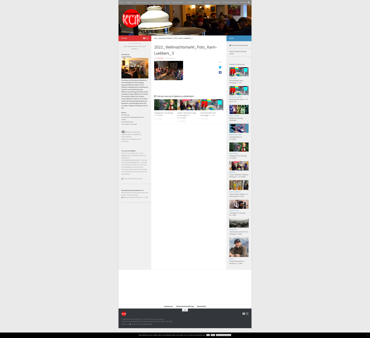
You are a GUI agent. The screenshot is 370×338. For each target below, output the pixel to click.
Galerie (168, 2)
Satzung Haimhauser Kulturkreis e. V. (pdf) (135, 197)
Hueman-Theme (147, 324)
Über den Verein (178, 2)
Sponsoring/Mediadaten (194, 2)
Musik (236, 210)
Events (240, 97)
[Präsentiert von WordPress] (130, 324)
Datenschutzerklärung (230, 2)
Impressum (216, 2)
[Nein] (368, 335)
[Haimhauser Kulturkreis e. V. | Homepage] (131, 19)
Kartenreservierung (142, 2)
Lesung (231, 259)
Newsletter (243, 2)
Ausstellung (233, 78)
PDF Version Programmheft (239, 45)
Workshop (232, 172)
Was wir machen (156, 2)
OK (208, 335)
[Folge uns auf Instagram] (147, 38)
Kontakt (207, 2)
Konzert (236, 116)
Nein (212, 335)
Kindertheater (233, 153)
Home (122, 2)
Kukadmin (160, 58)
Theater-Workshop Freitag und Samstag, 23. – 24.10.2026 (186, 115)
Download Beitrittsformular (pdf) (132, 179)
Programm (129, 2)
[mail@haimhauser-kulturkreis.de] (144, 38)
